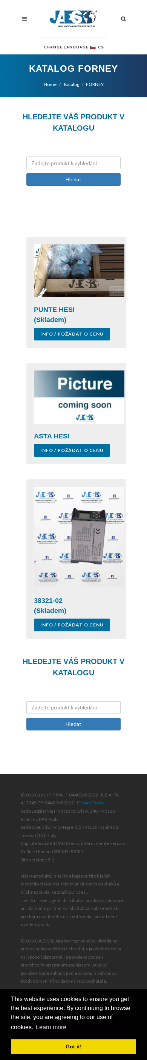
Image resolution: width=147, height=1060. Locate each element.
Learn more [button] (51, 1027)
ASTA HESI (51, 436)
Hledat (73, 179)
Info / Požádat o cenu (72, 334)
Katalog (71, 84)
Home (50, 84)
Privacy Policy (90, 803)
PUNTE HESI (54, 309)
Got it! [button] (74, 1046)
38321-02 (48, 600)
